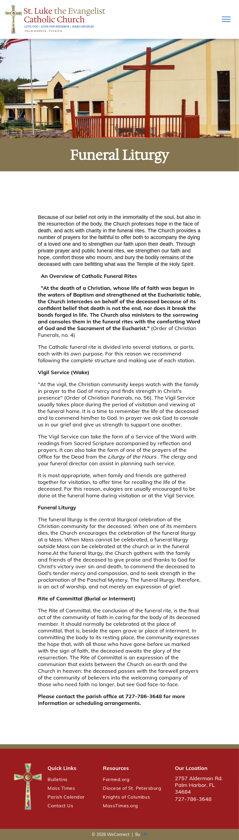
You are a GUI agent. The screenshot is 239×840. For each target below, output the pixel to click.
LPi (144, 834)
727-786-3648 (193, 799)
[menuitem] (72, 779)
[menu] (226, 19)
